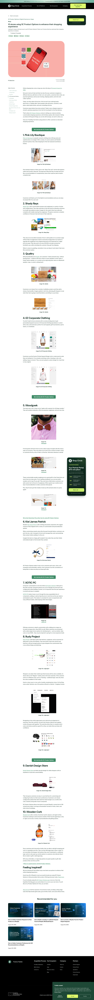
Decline (85, 996)
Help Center (75, 974)
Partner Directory (76, 972)
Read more (61, 877)
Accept (72, 996)
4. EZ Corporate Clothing (13, 96)
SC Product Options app (43, 880)
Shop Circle (11, 80)
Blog (48, 972)
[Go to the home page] (13, 6)
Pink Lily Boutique (27, 138)
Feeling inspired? (12, 112)
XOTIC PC (25, 594)
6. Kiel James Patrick (13, 100)
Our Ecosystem (54, 6)
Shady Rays (26, 206)
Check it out (76, 19)
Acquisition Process (27, 6)
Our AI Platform (41, 6)
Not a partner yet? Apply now (76, 493)
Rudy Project (26, 639)
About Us (62, 964)
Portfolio (49, 964)
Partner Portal (76, 967)
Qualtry (38, 256)
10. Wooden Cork (12, 110)
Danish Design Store (28, 770)
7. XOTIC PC (11, 102)
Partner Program (76, 964)
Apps (48, 967)
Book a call (76, 490)
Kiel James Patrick (32, 524)
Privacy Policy (57, 992)
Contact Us (36, 969)
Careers (61, 967)
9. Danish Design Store (13, 105)
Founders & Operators (38, 964)
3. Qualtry (11, 94)
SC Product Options (35, 113)
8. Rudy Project (12, 104)
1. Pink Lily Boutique (13, 90)
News (61, 969)
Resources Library (50, 969)
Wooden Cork (26, 814)
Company (65, 6)
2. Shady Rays (12, 92)
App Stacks (75, 969)
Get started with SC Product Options (44, 129)
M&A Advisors (37, 967)
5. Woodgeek (11, 98)
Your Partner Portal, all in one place (14, 108)
